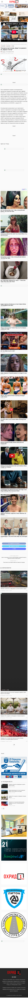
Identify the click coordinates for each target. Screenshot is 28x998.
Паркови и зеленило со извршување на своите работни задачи (13, 588)
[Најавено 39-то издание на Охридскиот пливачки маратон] (14, 706)
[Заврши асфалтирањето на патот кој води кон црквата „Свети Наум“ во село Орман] (14, 642)
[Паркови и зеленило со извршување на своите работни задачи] (14, 579)
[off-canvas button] (2, 1)
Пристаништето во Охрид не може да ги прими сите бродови (14, 562)
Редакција (3, 51)
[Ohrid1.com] (14, 1)
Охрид (8, 586)
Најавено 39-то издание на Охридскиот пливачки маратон (13, 715)
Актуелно (3, 586)
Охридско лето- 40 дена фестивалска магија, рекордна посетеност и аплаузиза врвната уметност (16, 803)
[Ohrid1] (14, 972)
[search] (26, 1)
